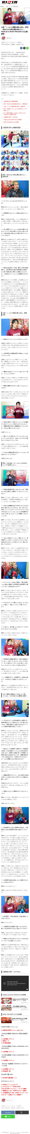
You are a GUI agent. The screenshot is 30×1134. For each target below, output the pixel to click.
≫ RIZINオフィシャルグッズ (9, 1084)
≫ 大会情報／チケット (7, 1039)
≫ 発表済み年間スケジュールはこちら (12, 1030)
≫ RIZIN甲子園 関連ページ (9, 1077)
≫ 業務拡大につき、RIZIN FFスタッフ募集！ (14, 1090)
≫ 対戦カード (5, 1041)
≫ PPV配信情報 (6, 1043)
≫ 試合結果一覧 (5, 1071)
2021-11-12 (9, 38)
